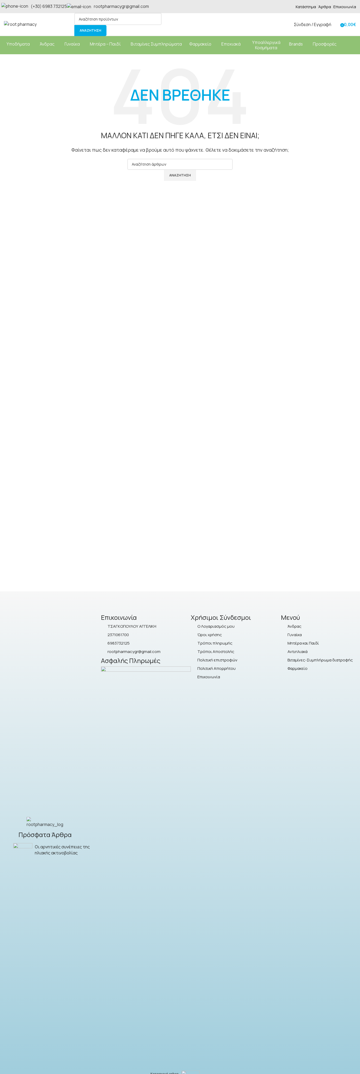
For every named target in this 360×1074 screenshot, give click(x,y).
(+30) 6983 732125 (49, 6)
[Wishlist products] (336, 24)
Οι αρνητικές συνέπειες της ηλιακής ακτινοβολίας (62, 849)
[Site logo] (20, 24)
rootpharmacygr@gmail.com (121, 6)
